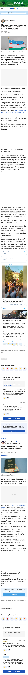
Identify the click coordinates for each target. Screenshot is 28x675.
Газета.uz (10, 115)
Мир (2, 17)
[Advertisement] (14, 77)
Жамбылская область (6, 608)
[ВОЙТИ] (26, 8)
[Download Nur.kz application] (14, 3)
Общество (3, 438)
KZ (23, 8)
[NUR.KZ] (14, 9)
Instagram (15, 431)
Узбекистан (4, 358)
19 (3, 619)
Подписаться (14, 594)
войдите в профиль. (8, 385)
